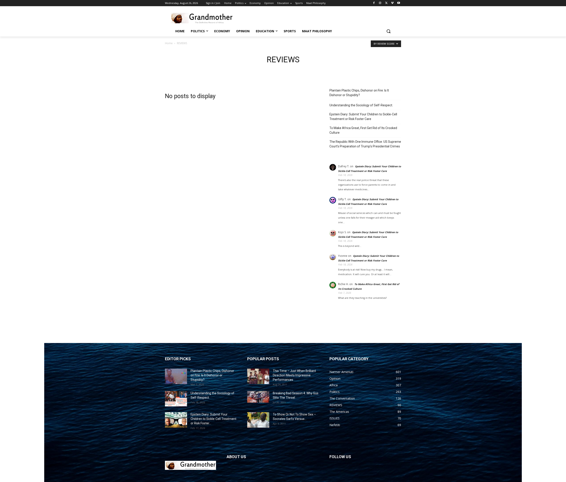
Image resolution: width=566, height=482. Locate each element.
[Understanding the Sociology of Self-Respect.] (176, 398)
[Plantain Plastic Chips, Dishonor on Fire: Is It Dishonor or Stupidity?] (176, 376)
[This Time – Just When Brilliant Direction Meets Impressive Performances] (258, 376)
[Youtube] (398, 3)
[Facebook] (374, 3)
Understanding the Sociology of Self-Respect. (361, 105)
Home (169, 43)
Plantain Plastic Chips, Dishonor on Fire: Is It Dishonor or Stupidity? (359, 93)
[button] (388, 31)
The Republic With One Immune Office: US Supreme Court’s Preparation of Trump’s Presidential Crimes (365, 144)
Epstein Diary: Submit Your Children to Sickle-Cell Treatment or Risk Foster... (213, 419)
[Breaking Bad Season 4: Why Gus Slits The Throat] (258, 397)
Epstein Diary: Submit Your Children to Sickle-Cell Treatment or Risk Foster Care (363, 116)
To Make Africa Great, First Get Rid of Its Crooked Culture (363, 130)
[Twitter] (386, 3)
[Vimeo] (392, 3)
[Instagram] (380, 3)
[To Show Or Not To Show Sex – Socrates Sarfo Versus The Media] (258, 420)
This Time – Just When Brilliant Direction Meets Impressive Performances (294, 375)
